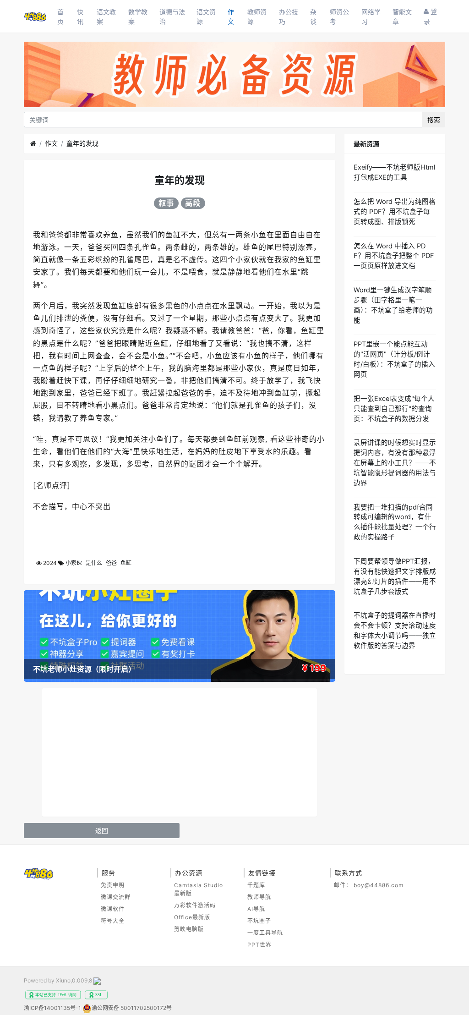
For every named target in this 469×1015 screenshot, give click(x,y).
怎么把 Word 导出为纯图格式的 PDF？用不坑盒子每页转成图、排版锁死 (395, 212)
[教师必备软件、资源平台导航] (234, 76)
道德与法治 (172, 16)
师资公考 (339, 16)
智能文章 (402, 16)
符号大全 (113, 920)
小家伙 (73, 563)
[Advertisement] (179, 752)
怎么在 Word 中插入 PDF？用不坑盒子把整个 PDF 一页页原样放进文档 (394, 256)
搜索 (433, 120)
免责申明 (113, 885)
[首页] (33, 143)
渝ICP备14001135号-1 (52, 1007)
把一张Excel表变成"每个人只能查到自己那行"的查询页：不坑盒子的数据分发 (394, 409)
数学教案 (137, 16)
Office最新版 (192, 917)
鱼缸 (125, 563)
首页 (60, 16)
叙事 (166, 203)
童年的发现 (82, 143)
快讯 (80, 16)
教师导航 (259, 897)
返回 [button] (101, 830)
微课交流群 (116, 897)
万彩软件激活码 (195, 905)
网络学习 (371, 16)
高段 (193, 203)
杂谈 (313, 16)
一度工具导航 (265, 932)
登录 (430, 16)
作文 (231, 16)
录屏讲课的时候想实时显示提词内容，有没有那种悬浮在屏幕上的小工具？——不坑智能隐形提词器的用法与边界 (395, 463)
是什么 (94, 563)
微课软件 (113, 908)
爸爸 (111, 563)
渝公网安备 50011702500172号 (132, 1007)
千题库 (256, 885)
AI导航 (256, 908)
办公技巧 (288, 16)
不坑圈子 (259, 920)
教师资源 (257, 16)
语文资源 (206, 16)
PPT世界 (259, 944)
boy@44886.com (379, 885)
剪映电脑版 (189, 929)
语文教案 (106, 16)
